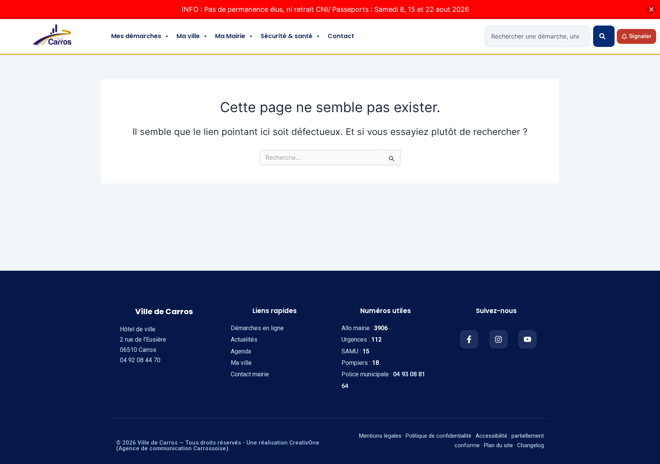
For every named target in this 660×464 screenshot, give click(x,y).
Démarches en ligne (257, 328)
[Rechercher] (604, 36)
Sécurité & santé (286, 36)
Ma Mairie (230, 36)
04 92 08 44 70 (140, 360)
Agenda (241, 351)
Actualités (244, 339)
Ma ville (188, 36)
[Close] (651, 9)
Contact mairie (250, 374)
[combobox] (537, 36)
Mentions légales (380, 435)
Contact (341, 36)
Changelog (530, 445)
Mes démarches (136, 36)
